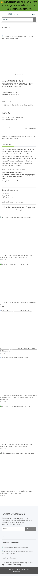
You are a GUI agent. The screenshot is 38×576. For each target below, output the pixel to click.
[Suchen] (34, 19)
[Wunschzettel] (28, 14)
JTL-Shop (22, 571)
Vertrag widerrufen (9, 558)
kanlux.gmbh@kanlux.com (14, 202)
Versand (18, 117)
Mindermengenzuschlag (9, 119)
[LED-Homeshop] (13, 14)
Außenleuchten (14, 94)
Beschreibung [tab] (7, 145)
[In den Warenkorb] (3, 34)
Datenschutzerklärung (9, 520)
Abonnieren (31, 529)
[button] (26, 14)
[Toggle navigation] (4, 14)
